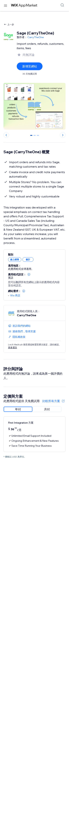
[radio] (18, 409)
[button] (29, 274)
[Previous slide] (6, 135)
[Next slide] (63, 135)
